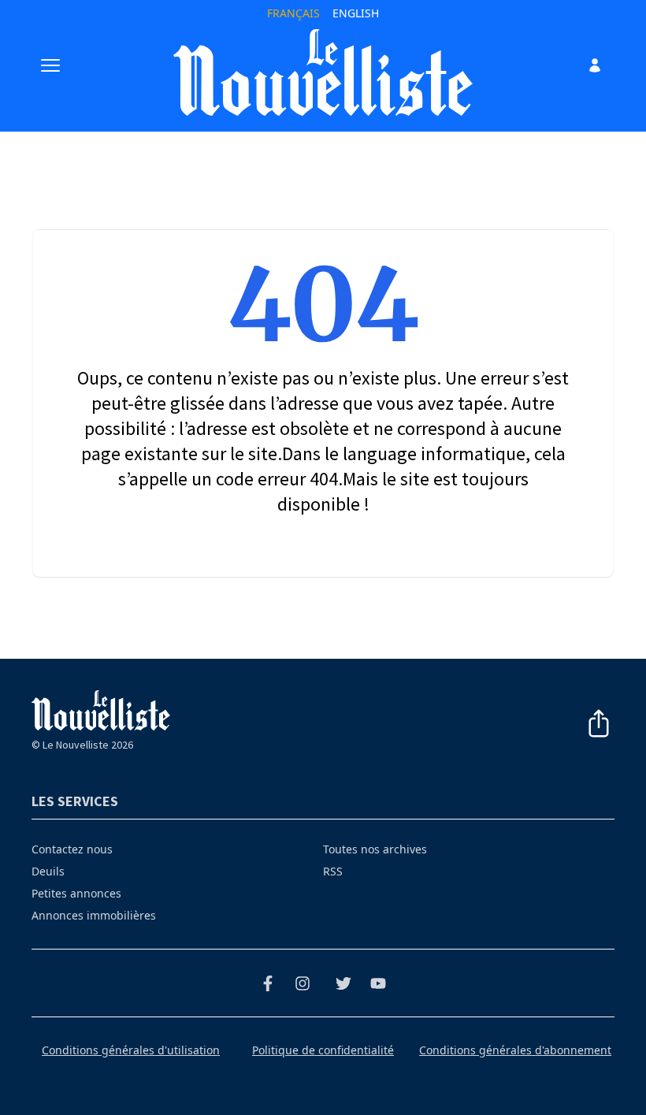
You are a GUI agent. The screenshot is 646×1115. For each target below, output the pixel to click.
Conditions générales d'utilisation (131, 1050)
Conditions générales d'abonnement (515, 1050)
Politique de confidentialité (323, 1050)
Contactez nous (72, 849)
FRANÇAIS (293, 13)
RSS (333, 871)
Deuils (48, 871)
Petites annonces (76, 893)
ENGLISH (355, 13)
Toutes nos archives (375, 849)
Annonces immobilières (94, 915)
